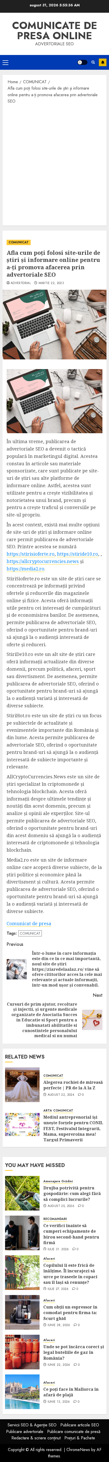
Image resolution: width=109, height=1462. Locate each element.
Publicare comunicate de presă (73, 1432)
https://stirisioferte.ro (31, 554)
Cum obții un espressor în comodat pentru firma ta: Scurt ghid (70, 1312)
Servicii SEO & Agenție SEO (32, 1425)
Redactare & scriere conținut (36, 1438)
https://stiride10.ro (77, 554)
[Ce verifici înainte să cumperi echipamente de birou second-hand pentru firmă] (22, 1233)
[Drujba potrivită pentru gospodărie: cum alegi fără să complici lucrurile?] (22, 1193)
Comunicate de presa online (54, 30)
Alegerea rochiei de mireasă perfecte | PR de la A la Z (73, 1085)
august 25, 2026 (61, 1206)
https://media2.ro (25, 569)
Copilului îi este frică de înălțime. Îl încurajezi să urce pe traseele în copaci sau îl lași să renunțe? (70, 1273)
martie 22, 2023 (51, 283)
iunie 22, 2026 (59, 1365)
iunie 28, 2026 (59, 1325)
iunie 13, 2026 (59, 1402)
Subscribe (102, 62)
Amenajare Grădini (58, 1181)
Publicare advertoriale (24, 1432)
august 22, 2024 (61, 1095)
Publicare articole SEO (79, 1425)
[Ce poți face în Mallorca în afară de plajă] (22, 1391)
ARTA (47, 1110)
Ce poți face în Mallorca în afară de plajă (71, 1392)
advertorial (21, 283)
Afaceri (49, 1259)
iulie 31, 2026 (58, 1249)
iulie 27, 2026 (58, 1289)
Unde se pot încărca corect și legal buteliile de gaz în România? (73, 1352)
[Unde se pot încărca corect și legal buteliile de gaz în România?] (22, 1352)
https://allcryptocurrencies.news (43, 561)
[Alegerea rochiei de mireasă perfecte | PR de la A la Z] (22, 1084)
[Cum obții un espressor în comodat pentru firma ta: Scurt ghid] (22, 1312)
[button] (5, 62)
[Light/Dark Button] (82, 62)
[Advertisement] (54, 164)
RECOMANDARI (55, 1219)
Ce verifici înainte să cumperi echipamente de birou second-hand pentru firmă (71, 1234)
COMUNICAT (19, 242)
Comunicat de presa (29, 923)
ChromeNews (78, 1450)
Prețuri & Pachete (79, 1438)
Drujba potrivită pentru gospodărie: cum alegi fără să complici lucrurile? (72, 1193)
